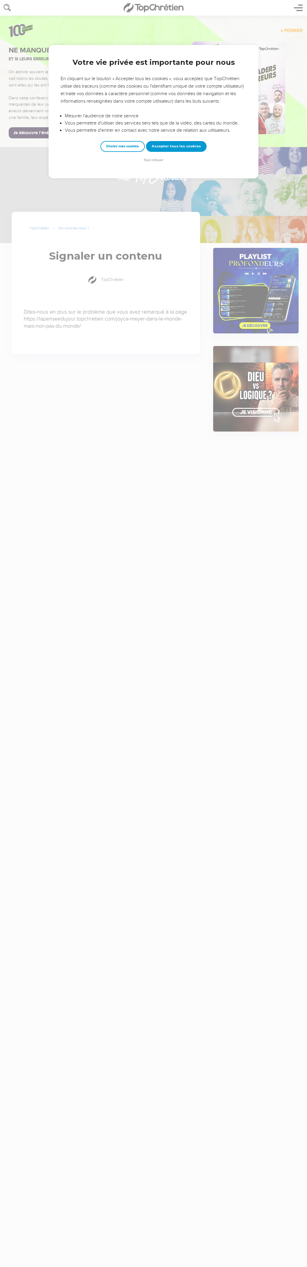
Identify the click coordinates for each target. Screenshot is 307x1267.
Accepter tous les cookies (176, 146)
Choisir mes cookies (122, 146)
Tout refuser (153, 160)
